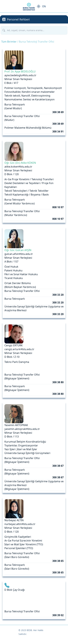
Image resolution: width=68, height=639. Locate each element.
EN (44, 6)
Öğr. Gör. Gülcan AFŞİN (17, 250)
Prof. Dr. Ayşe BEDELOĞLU (20, 71)
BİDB (29, 630)
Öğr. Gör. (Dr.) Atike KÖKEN (20, 163)
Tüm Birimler (9, 41)
